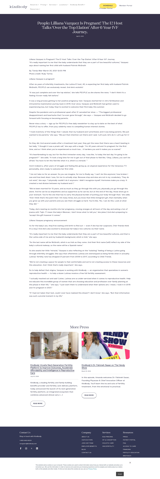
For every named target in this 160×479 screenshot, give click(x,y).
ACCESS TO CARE (129, 446)
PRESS (125, 437)
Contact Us (25, 433)
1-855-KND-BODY (26, 440)
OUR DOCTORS (87, 440)
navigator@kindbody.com (28, 443)
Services (52, 5)
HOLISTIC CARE (108, 443)
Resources (34, 9)
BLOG (84, 449)
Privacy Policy (92, 469)
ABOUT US (85, 437)
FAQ (124, 443)
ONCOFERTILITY (108, 446)
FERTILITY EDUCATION (131, 452)
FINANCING (127, 449)
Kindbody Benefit (77, 5)
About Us (33, 5)
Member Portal (125, 6)
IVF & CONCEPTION (109, 440)
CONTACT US (86, 452)
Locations (63, 5)
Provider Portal (105, 8)
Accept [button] (120, 474)
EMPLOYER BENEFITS (89, 446)
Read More (37, 403)
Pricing (43, 5)
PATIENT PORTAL (129, 440)
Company (86, 433)
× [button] (130, 462)
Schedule (108, 6)
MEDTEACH (127, 456)
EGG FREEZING (107, 437)
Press (80, 15)
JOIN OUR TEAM (87, 443)
